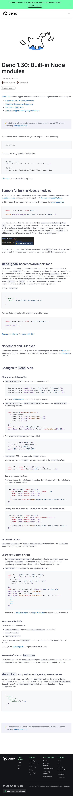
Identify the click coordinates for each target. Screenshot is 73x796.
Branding (60, 767)
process (12, 198)
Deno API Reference (46, 764)
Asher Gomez (18, 399)
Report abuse (62, 778)
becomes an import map (19, 104)
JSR (19, 768)
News (59, 764)
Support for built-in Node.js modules (19, 101)
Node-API (66, 351)
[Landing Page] (10, 13)
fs (2, 198)
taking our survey (20, 126)
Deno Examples (47, 776)
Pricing (31, 770)
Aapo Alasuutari (38, 613)
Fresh (19, 765)
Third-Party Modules (46, 772)
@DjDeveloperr (22, 613)
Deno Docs (46, 761)
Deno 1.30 (6, 97)
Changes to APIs (14, 107)
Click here (5, 179)
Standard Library (48, 769)
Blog (59, 761)
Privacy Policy (62, 770)
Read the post (35, 6)
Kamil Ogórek (18, 647)
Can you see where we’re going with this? (18, 334)
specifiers (57, 202)
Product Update (8, 88)
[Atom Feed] (17, 78)
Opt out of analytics (64, 786)
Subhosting (32, 767)
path (6, 198)
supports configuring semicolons (22, 111)
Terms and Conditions (61, 774)
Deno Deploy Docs (33, 774)
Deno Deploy (33, 761)
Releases (65, 353)
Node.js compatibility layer (51, 198)
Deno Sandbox (33, 764)
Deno (19, 762)
